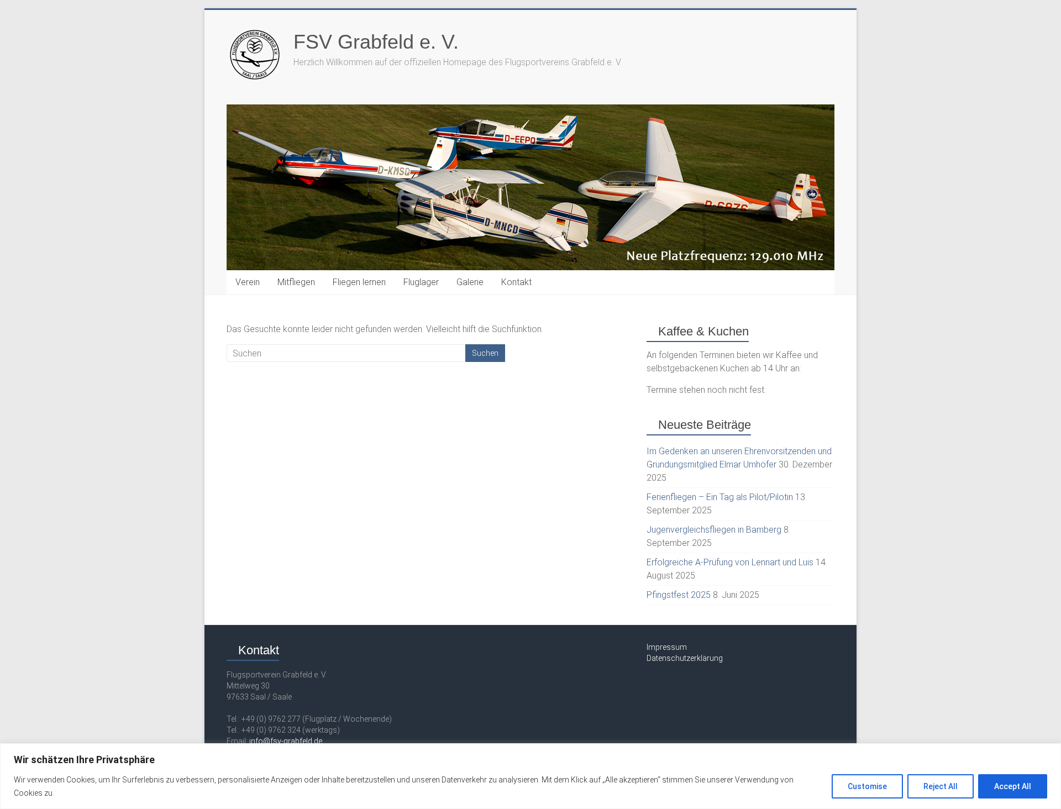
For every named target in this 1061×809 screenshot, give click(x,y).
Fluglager (421, 282)
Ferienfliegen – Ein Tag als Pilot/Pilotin (720, 497)
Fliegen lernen (359, 282)
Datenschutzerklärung (685, 658)
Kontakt (516, 282)
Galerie (470, 282)
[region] (530, 776)
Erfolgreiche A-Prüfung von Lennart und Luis (730, 562)
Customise (867, 786)
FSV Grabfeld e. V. (376, 41)
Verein (247, 282)
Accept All (1012, 786)
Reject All (940, 786)
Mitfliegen (296, 282)
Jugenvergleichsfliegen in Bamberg (714, 529)
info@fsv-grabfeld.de (285, 741)
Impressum (667, 647)
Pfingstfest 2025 (679, 595)
